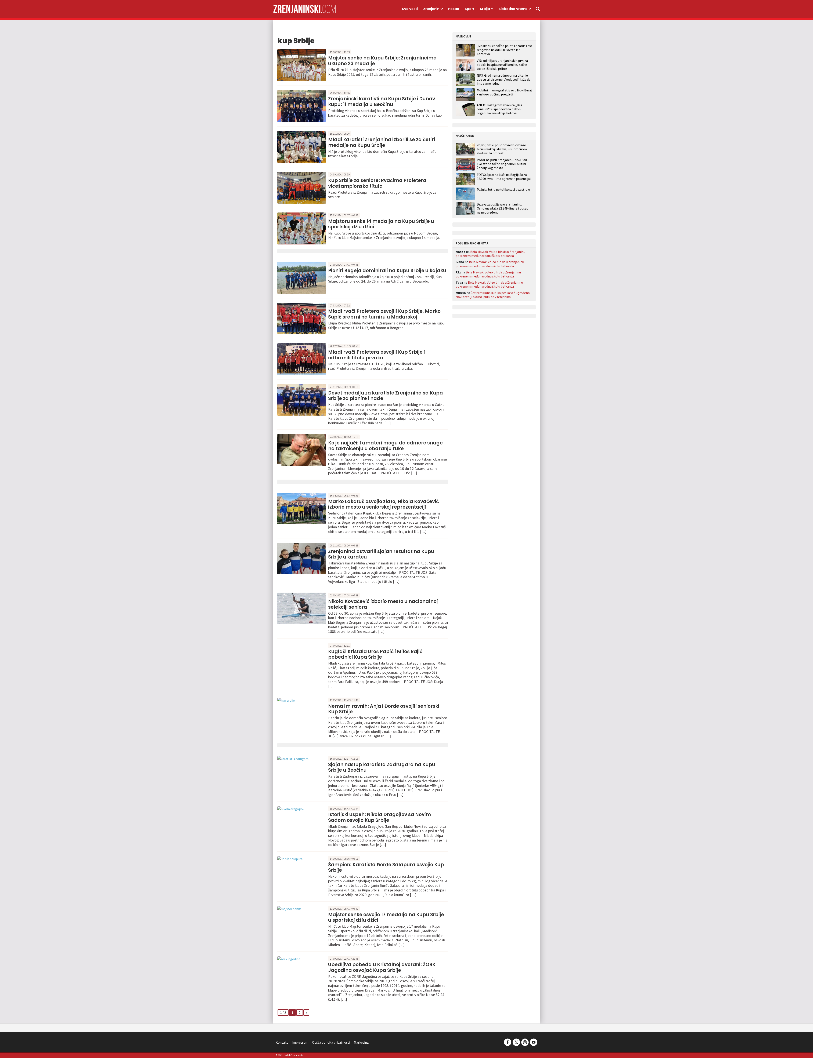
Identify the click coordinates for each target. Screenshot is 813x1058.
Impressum (300, 1042)
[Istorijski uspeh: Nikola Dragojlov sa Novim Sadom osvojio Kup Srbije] (290, 808)
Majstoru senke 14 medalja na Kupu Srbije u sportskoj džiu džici (381, 224)
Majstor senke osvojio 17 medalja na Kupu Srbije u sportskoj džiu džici (386, 917)
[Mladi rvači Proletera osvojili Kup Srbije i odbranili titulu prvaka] (301, 359)
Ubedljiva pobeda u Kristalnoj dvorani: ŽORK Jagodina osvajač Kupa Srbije (382, 967)
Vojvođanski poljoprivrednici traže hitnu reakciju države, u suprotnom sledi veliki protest (502, 149)
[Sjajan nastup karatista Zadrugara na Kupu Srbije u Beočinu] (292, 758)
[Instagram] (525, 1042)
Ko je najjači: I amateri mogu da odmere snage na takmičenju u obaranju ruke (385, 446)
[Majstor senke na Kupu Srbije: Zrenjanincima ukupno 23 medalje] (301, 65)
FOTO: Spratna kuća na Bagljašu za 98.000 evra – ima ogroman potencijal (504, 177)
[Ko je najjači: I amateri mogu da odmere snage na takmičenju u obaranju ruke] (301, 449)
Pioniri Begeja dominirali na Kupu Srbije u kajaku (387, 270)
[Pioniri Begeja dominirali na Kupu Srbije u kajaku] (301, 277)
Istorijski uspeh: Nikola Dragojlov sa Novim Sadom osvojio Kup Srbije (379, 817)
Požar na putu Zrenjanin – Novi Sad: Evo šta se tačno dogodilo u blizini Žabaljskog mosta (502, 164)
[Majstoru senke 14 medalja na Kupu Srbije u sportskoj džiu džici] (301, 228)
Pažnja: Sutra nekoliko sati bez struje (503, 190)
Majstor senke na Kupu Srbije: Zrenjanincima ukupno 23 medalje (382, 61)
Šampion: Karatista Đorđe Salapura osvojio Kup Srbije (386, 867)
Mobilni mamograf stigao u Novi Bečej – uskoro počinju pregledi (504, 92)
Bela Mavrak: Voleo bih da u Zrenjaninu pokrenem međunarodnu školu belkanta (490, 254)
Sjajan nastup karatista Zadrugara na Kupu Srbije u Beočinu (381, 767)
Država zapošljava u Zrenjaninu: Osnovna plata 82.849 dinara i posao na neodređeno (502, 208)
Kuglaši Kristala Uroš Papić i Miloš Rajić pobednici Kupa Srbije (375, 654)
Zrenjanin (431, 8)
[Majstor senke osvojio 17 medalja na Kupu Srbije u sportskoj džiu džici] (289, 908)
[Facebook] (507, 1042)
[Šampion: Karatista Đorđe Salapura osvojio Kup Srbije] (290, 858)
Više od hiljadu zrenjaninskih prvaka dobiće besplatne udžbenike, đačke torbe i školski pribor (502, 64)
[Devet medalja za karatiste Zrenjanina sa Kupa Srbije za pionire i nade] (301, 399)
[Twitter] (516, 1042)
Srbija (485, 8)
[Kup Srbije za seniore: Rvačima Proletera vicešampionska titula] (301, 187)
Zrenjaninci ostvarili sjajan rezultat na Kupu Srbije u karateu (381, 554)
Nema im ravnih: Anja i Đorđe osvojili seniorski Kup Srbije (383, 709)
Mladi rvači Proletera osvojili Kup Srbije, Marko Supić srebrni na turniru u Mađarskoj (384, 314)
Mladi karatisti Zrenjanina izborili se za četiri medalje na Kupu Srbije (381, 142)
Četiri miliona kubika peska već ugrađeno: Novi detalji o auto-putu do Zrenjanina (493, 295)
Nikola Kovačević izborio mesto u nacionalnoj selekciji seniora (383, 604)
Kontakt (282, 1042)
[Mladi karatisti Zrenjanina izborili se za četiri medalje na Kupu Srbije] (301, 146)
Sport (469, 8)
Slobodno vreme (513, 8)
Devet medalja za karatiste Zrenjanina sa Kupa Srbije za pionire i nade (385, 396)
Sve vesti (410, 8)
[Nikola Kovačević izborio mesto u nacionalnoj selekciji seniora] (301, 608)
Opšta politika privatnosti (331, 1042)
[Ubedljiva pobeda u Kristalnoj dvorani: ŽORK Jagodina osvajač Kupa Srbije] (288, 958)
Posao (453, 8)
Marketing (361, 1042)
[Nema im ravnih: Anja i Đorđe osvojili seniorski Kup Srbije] (286, 700)
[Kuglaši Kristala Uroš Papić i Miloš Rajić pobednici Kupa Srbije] (301, 658)
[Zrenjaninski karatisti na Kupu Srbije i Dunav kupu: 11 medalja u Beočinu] (301, 105)
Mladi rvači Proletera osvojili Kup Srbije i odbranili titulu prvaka (376, 355)
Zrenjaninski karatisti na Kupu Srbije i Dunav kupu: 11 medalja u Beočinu (381, 101)
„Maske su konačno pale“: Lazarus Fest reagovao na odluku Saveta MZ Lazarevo (504, 50)
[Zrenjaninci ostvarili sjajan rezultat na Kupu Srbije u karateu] (301, 558)
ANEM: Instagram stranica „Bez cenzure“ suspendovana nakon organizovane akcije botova (499, 109)
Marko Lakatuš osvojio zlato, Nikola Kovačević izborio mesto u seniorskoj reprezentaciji (383, 504)
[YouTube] (533, 1042)
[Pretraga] (538, 9)
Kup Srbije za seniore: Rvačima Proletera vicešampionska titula (377, 183)
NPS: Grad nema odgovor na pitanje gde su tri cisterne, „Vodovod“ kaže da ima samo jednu (503, 79)
